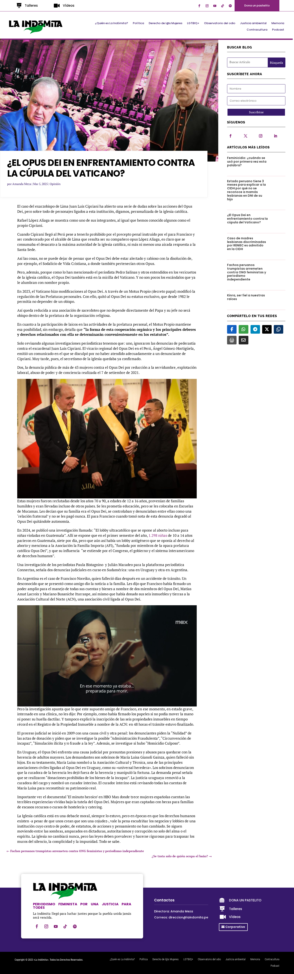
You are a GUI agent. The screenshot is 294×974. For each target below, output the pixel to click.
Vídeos (68, 5)
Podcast (278, 30)
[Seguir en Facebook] (199, 6)
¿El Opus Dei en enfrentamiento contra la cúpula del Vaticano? (247, 218)
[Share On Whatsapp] (243, 329)
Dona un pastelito (257, 5)
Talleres (31, 5)
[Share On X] (267, 329)
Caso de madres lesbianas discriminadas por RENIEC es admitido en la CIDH (246, 243)
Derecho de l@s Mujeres (165, 23)
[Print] (232, 340)
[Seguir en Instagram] (207, 6)
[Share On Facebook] (232, 329)
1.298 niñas (158, 535)
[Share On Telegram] (255, 329)
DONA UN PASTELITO (245, 900)
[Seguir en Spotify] (230, 6)
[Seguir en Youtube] (215, 6)
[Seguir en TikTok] (223, 6)
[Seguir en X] (245, 135)
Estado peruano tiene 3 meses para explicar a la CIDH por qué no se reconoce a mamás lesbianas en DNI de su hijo (246, 190)
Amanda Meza (21, 184)
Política (138, 23)
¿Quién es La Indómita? (111, 23)
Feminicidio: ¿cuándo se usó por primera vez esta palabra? (246, 161)
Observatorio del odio (219, 23)
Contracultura (257, 30)
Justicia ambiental (253, 23)
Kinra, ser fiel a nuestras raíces (246, 297)
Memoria (277, 23)
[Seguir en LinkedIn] (275, 135)
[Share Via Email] (243, 340)
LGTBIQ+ (193, 23)
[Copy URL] (278, 329)
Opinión (55, 184)
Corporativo (235, 927)
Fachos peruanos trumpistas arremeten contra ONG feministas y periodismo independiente (246, 272)
